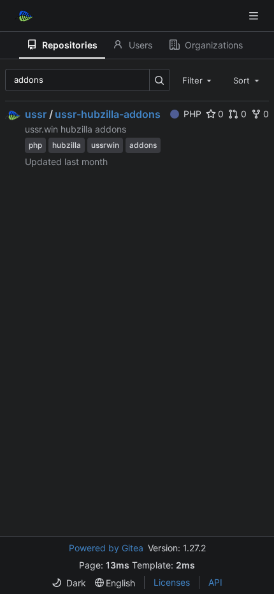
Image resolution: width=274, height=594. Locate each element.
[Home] (24, 15)
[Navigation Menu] (255, 15)
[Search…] (159, 80)
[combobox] (198, 79)
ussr (36, 114)
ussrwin (105, 145)
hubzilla (66, 145)
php (35, 145)
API (215, 582)
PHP (192, 113)
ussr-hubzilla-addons (108, 114)
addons (143, 145)
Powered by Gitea (106, 547)
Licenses (172, 582)
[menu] (69, 582)
